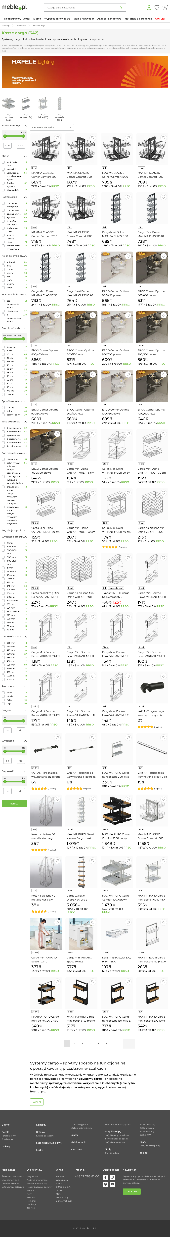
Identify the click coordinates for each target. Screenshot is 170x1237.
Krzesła (40, 1132)
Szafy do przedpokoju (150, 1145)
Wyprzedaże (17, 190)
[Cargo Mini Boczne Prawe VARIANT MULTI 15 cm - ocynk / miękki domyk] (46, 628)
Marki (58, 1194)
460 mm (17, 646)
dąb (17, 276)
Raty (29, 1194)
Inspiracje (31, 1204)
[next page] (129, 1044)
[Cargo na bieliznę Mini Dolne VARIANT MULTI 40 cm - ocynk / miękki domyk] (46, 569)
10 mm (17, 543)
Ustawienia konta (10, 1183)
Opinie (59, 1190)
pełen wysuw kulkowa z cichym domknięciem (17, 468)
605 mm (17, 589)
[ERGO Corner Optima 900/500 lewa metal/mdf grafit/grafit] (81, 386)
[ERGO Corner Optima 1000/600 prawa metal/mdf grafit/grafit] (46, 445)
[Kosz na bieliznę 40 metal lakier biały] (46, 872)
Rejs (17, 703)
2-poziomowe (17, 431)
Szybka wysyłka (17, 185)
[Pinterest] (105, 1184)
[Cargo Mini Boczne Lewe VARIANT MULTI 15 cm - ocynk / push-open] (117, 628)
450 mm (17, 643)
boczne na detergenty (17, 205)
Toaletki (144, 1152)
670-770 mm (17, 611)
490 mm (17, 661)
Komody (41, 1124)
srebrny (17, 284)
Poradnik (31, 1201)
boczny (17, 407)
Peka (17, 700)
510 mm (17, 578)
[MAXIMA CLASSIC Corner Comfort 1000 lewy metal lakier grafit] (152, 149)
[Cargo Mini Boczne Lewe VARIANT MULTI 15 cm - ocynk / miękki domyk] (81, 628)
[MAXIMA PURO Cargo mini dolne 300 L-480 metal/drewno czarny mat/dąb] (46, 993)
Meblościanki (78, 1142)
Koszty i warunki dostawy (39, 1187)
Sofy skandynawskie (115, 1142)
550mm (17, 675)
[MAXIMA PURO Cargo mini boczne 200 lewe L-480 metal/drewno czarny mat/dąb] (152, 993)
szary (17, 287)
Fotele (5, 1132)
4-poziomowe (17, 428)
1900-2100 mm (17, 562)
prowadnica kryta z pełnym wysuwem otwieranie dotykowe (17, 515)
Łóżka (39, 1150)
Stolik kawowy (147, 1131)
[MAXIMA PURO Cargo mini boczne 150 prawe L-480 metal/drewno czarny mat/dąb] (81, 993)
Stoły (108, 1149)
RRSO (55, 186)
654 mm (17, 608)
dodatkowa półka (17, 230)
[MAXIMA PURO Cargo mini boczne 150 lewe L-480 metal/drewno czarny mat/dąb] (117, 993)
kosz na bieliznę (17, 237)
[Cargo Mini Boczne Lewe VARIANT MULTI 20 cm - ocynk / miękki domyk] (117, 687)
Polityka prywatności (37, 1180)
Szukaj (121, 7)
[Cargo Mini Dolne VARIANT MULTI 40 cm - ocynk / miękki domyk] (117, 504)
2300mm (17, 571)
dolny (17, 411)
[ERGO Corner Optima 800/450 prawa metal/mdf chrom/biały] (117, 267)
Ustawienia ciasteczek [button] (13, 1187)
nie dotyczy (17, 311)
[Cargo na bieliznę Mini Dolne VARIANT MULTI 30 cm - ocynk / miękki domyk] (152, 504)
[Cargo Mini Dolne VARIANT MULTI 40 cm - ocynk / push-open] (81, 504)
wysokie (17, 217)
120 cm (17, 394)
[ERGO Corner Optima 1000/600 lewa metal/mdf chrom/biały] (117, 386)
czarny (17, 273)
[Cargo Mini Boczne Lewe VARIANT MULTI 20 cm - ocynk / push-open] (152, 628)
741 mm (17, 622)
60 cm (17, 380)
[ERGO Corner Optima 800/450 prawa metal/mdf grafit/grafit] (152, 267)
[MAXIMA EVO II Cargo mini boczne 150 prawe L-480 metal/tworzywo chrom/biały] (152, 934)
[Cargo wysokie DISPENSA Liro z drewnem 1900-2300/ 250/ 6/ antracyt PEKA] (81, 872)
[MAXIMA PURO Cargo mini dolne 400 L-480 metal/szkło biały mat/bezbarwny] (152, 872)
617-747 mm (17, 600)
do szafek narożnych (17, 223)
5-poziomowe (17, 439)
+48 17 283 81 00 (87, 1176)
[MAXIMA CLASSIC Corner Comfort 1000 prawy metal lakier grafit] (117, 149)
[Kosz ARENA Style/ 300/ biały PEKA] (117, 934)
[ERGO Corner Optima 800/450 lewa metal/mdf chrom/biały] (46, 327)
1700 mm (17, 557)
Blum (17, 692)
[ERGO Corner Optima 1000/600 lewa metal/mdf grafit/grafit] (152, 386)
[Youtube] (112, 1184)
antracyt (17, 262)
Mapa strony (62, 1197)
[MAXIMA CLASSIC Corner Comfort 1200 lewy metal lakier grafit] (46, 208)
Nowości (17, 169)
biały (17, 265)
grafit (17, 280)
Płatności (31, 1197)
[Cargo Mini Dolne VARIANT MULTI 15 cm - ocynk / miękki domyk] (81, 445)
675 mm (17, 615)
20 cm (17, 354)
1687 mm (17, 546)
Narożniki (76, 1149)
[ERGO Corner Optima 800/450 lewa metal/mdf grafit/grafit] (81, 327)
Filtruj (14, 803)
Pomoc (30, 1190)
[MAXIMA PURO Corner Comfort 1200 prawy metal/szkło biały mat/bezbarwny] (117, 872)
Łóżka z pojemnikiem (81, 1128)
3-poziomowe (17, 446)
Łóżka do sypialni (79, 1124)
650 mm (17, 604)
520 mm (17, 672)
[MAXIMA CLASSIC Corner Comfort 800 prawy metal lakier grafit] (81, 149)
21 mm (17, 568)
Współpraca (62, 1180)
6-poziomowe (17, 442)
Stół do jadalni (112, 1153)
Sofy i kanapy (113, 1131)
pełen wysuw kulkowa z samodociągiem (17, 479)
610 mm (17, 597)
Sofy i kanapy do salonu (117, 1135)
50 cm (17, 376)
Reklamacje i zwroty (37, 1183)
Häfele (17, 696)
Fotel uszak (7, 1139)
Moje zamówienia (10, 1180)
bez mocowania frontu (17, 304)
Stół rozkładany (147, 1124)
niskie (17, 242)
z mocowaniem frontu (17, 318)
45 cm (17, 372)
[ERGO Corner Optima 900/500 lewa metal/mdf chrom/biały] (46, 386)
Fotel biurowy (9, 1135)
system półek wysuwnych (17, 247)
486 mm (17, 657)
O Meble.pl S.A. (63, 1187)
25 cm (17, 358)
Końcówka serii (17, 164)
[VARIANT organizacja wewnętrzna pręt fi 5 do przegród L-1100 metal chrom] (152, 749)
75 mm (17, 626)
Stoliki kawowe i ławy (49, 1142)
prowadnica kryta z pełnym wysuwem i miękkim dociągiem (17, 495)
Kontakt (60, 1176)
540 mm (17, 586)
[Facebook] (105, 1177)
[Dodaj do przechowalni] (57, 138)
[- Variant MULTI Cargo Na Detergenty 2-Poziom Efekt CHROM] (117, 569)
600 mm (17, 593)
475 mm (17, 650)
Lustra (74, 1135)
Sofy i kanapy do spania (116, 1138)
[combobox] (52, 127)
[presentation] (6, 72)
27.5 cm (17, 361)
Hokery (6, 1146)
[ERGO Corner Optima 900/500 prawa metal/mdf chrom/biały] (117, 327)
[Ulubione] (157, 7)
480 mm (17, 654)
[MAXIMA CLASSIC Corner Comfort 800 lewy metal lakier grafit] (46, 149)
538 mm (17, 582)
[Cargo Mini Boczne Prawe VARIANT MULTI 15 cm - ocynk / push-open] (152, 569)
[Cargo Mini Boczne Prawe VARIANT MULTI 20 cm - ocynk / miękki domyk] (81, 687)
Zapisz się (131, 1191)
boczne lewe (17, 210)
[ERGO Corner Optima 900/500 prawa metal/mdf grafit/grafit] (152, 327)
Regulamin (32, 1176)
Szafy (143, 1141)
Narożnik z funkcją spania (117, 1124)
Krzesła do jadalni (44, 1135)
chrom (17, 269)
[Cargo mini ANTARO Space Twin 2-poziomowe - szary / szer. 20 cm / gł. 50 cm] (81, 934)
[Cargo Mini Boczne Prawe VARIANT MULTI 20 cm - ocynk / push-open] (46, 687)
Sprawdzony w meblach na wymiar (17, 176)
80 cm (17, 383)
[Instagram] (112, 1177)
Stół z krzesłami (147, 1128)
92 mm (17, 629)
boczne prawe (17, 214)
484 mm (17, 575)
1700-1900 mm (17, 552)
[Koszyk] (165, 7)
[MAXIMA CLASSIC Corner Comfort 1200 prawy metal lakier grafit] (81, 208)
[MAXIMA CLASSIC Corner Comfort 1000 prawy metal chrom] (152, 810)
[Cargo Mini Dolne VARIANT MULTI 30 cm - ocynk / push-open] (152, 445)
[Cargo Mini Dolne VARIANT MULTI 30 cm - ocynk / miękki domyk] (46, 504)
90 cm (17, 387)
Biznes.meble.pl (64, 1201)
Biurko (6, 1124)
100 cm (17, 390)
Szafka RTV (145, 1135)
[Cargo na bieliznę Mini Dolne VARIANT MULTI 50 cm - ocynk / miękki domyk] (81, 569)
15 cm (17, 350)
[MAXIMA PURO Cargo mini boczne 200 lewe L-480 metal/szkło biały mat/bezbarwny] (117, 749)
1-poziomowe (17, 435)
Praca (59, 1183)
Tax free (31, 1208)
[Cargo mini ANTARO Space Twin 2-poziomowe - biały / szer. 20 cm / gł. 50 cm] (46, 934)
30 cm (17, 365)
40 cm (17, 369)
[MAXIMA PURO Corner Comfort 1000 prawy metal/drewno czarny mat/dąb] (117, 810)
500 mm (17, 665)
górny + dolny (17, 414)
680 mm (17, 619)
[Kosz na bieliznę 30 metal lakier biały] (46, 810)
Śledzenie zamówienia (13, 1176)
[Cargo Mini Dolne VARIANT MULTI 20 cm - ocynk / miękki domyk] (117, 445)
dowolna (17, 347)
